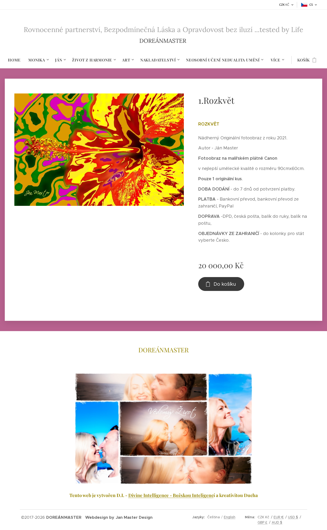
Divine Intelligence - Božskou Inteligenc (171, 495)
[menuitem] (16, 60)
